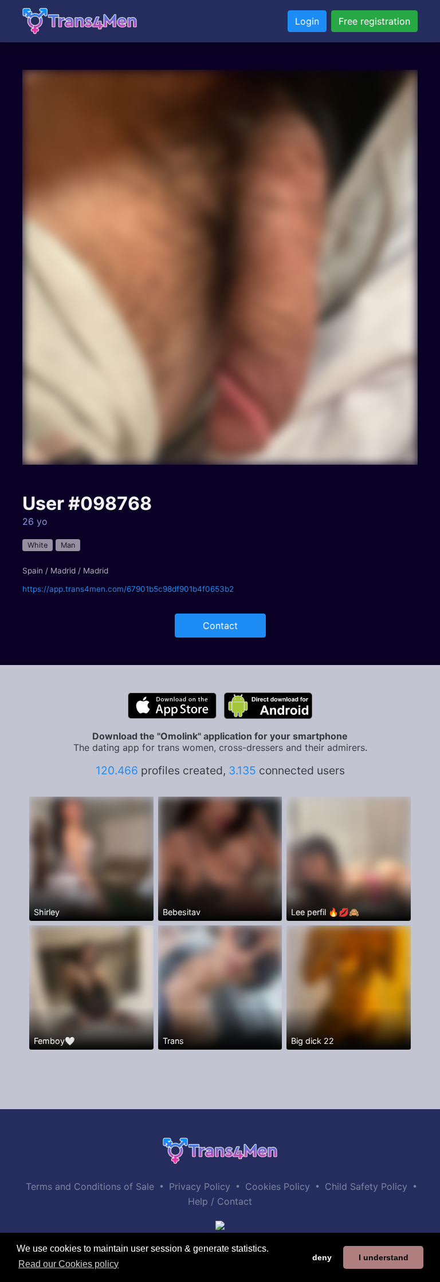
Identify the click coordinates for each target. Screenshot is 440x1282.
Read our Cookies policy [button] (68, 1264)
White (38, 545)
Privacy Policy (199, 1186)
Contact (220, 625)
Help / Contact (220, 1201)
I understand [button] (383, 1257)
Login (307, 21)
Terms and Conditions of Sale (90, 1186)
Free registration (374, 21)
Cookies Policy (277, 1186)
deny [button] (322, 1257)
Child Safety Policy (366, 1186)
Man (68, 545)
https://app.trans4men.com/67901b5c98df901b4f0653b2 (128, 588)
